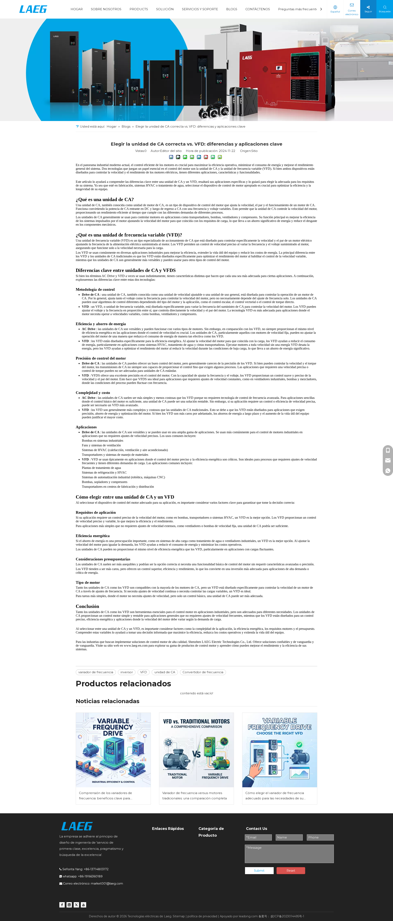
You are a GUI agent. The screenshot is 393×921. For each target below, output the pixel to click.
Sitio (254, 151)
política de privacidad (202, 916)
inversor (127, 672)
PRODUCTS (139, 9)
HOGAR (77, 9)
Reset (291, 870)
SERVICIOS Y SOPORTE (200, 9)
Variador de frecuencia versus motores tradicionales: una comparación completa (194, 795)
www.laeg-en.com (136, 645)
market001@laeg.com (107, 883)
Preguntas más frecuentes (299, 9)
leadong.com (248, 916)
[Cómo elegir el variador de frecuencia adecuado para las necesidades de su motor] (279, 750)
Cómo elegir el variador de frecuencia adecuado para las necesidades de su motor (274, 796)
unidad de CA (164, 672)
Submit (259, 870)
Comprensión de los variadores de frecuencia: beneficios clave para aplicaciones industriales (105, 796)
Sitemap (179, 916)
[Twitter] (76, 904)
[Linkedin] (69, 904)
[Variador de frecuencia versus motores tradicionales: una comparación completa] (196, 750)
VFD (143, 672)
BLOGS (231, 9)
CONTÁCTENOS (257, 9)
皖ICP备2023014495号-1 (287, 916)
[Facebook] (62, 904)
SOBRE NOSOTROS (106, 9)
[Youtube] (83, 904)
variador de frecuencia (95, 672)
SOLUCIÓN (165, 9)
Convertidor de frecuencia (203, 672)
